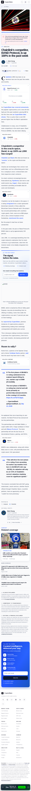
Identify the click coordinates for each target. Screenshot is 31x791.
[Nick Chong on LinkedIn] (9, 522)
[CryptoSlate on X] (3, 699)
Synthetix (15, 180)
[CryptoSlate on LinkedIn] (20, 699)
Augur (14, 183)
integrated (10, 203)
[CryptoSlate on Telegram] (16, 699)
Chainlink (8, 77)
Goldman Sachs (15, 353)
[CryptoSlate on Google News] (7, 699)
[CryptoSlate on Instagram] (24, 699)
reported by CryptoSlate (11, 321)
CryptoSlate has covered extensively (15, 107)
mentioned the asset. (16, 218)
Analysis (7, 46)
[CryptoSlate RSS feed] (3, 704)
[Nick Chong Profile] (3, 62)
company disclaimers (6, 634)
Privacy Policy (12, 764)
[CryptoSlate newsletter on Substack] (11, 699)
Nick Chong (11, 61)
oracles (4, 160)
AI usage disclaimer (10, 599)
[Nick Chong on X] (7, 522)
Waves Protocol (12, 429)
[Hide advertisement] (28, 787)
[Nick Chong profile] (3, 513)
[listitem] (4, 504)
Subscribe (15, 677)
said (26, 353)
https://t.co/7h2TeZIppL (15, 398)
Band (12, 158)
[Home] (2, 7)
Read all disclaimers (6, 780)
